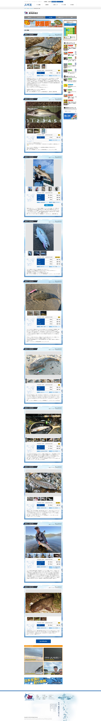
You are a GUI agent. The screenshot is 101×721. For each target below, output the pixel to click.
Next (60, 381)
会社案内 (50, 696)
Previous (26, 381)
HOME (37, 695)
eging (28, 719)
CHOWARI (33, 718)
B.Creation (29, 718)
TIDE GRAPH (50, 718)
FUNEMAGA (45, 718)
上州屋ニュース (38, 697)
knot (41, 719)
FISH (42, 718)
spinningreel (48, 719)
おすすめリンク (51, 695)
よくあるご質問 (45, 696)
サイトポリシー (51, 697)
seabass (25, 719)
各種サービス (45, 697)
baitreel (51, 719)
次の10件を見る (43, 641)
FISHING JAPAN (38, 718)
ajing (29, 719)
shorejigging (36, 719)
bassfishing (32, 719)
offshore (39, 719)
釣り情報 (44, 695)
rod (45, 719)
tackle (43, 719)
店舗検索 (37, 696)
